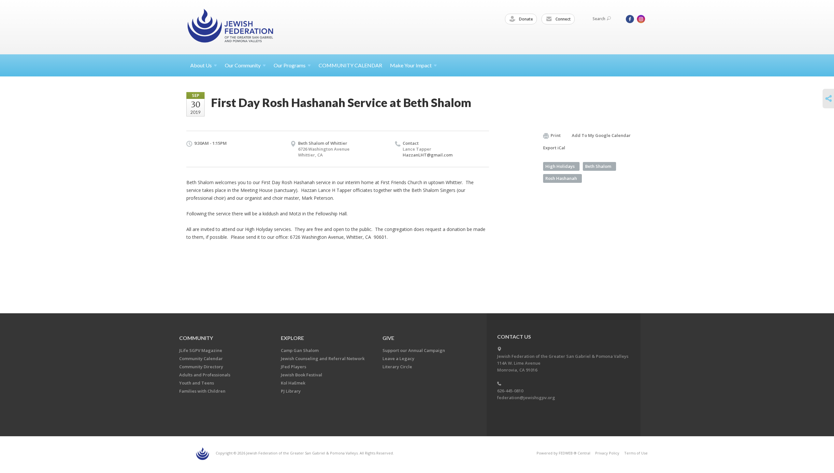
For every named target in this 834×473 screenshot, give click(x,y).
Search (599, 18)
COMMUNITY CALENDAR (350, 65)
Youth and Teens (196, 383)
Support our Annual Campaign (413, 350)
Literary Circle (397, 367)
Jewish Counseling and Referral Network (323, 358)
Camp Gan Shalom (300, 350)
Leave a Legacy (398, 358)
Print (556, 135)
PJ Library (291, 391)
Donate (525, 19)
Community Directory (201, 367)
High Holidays (560, 166)
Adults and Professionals (204, 375)
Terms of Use (636, 453)
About (201, 65)
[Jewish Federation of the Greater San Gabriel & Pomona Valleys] (231, 27)
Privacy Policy (607, 453)
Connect (562, 19)
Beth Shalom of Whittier (322, 143)
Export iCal (554, 148)
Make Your (411, 65)
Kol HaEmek (293, 383)
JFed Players (293, 367)
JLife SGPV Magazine (200, 350)
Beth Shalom (598, 166)
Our (290, 65)
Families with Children (202, 391)
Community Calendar (201, 358)
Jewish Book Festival (301, 375)
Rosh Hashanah (561, 178)
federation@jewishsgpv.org (526, 397)
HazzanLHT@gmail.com (428, 155)
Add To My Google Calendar (601, 135)
